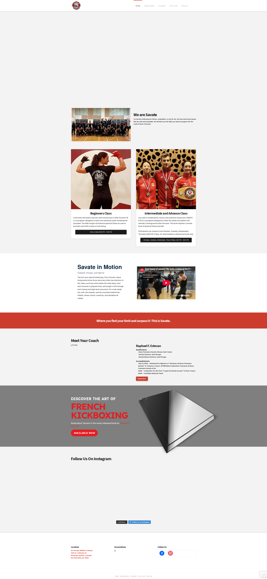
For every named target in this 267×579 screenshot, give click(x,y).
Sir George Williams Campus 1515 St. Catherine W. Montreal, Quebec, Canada (82, 553)
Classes (133, 576)
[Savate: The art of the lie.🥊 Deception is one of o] (149, 472)
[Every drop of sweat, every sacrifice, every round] (117, 491)
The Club (141, 576)
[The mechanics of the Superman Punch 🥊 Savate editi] (86, 491)
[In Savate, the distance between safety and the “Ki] (117, 510)
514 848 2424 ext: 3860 (80, 558)
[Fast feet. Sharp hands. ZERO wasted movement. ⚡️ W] (181, 491)
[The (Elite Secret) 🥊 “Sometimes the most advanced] (86, 472)
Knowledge (124, 576)
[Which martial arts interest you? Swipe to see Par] (117, 472)
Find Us (149, 576)
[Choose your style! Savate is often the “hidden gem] (149, 491)
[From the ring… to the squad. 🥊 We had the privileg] (86, 510)
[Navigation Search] (193, 5)
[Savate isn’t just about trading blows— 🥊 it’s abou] (181, 510)
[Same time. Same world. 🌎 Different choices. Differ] (149, 510)
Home (117, 576)
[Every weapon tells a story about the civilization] (181, 472)
